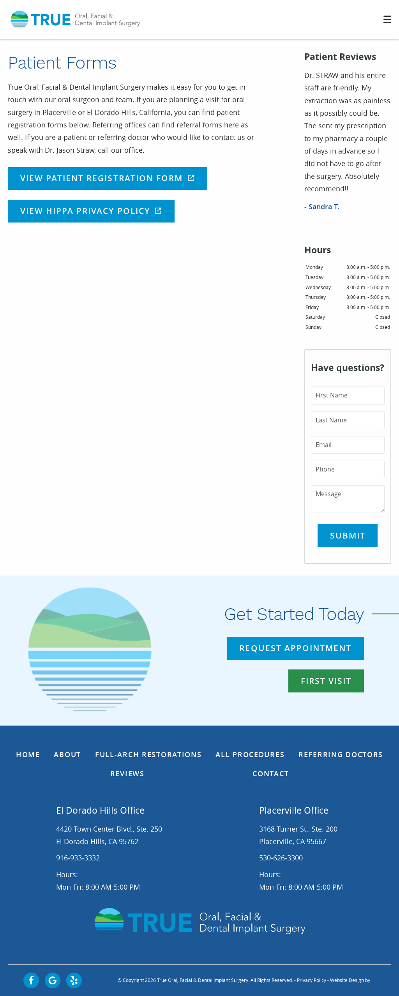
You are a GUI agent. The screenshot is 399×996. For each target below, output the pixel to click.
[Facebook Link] (31, 980)
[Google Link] (52, 980)
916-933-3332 (78, 857)
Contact (270, 773)
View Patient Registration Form (101, 178)
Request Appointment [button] (295, 648)
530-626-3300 (281, 857)
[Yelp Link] (74, 980)
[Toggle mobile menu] (387, 19)
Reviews (127, 773)
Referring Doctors (340, 754)
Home (28, 754)
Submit (347, 535)
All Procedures (249, 754)
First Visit (326, 680)
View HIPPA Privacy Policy (85, 210)
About (67, 754)
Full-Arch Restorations (148, 754)
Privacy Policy (311, 980)
